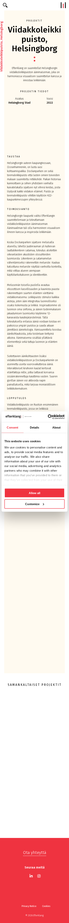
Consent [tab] (12, 427)
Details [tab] (34, 427)
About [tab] (56, 427)
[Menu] (63, 5)
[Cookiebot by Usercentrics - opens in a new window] (49, 416)
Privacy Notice (29, 906)
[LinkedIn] (31, 876)
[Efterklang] (34, 5)
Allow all (34, 493)
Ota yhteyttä (34, 852)
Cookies (46, 906)
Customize (32, 503)
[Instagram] (39, 876)
